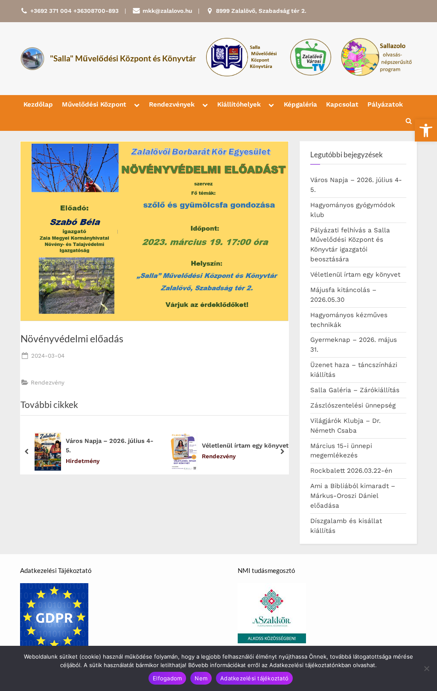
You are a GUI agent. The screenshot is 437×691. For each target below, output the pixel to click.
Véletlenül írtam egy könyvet (245, 445)
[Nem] (426, 668)
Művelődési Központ (94, 104)
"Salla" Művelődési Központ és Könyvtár (123, 58)
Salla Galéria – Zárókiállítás (354, 390)
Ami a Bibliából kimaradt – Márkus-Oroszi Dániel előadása (352, 495)
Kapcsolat (342, 104)
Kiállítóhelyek (239, 104)
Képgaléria (300, 104)
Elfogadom (167, 678)
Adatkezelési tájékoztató (254, 678)
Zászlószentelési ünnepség (353, 405)
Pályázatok (385, 104)
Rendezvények (172, 104)
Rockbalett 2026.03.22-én (351, 470)
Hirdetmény (82, 460)
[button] (426, 130)
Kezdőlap (38, 104)
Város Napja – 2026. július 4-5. (110, 445)
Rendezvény (47, 382)
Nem (201, 678)
